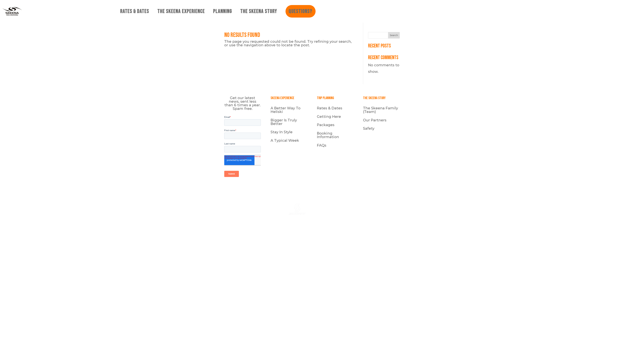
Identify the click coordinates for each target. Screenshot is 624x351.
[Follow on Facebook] (355, 186)
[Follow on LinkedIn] (361, 186)
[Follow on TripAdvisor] (368, 186)
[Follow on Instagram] (348, 186)
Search (394, 35)
